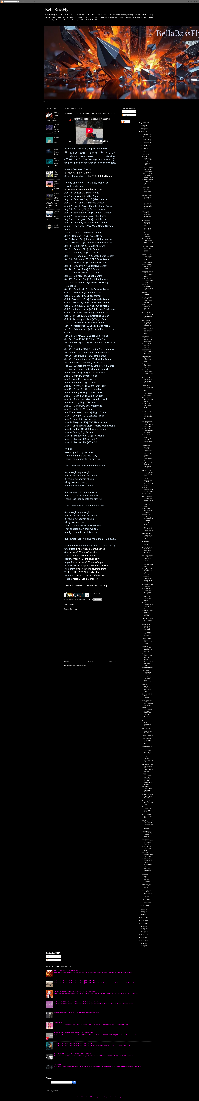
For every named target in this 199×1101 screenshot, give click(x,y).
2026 (142, 126)
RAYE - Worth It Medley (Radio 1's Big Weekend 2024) (147, 287)
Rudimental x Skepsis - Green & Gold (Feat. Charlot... (147, 841)
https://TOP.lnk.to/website (83, 552)
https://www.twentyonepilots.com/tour (84, 189)
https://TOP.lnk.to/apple (90, 562)
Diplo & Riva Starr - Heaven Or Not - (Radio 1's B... (147, 280)
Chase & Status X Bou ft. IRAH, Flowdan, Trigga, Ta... (147, 833)
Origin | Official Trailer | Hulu (146, 229)
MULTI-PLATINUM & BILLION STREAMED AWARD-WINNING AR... (147, 713)
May (144, 154)
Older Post (112, 661)
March (145, 900)
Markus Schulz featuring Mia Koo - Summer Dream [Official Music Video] (75, 981)
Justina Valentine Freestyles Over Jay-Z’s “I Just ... (147, 489)
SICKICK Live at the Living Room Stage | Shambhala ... (147, 190)
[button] (65, 595)
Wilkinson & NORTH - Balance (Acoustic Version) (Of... (147, 878)
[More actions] (65, 595)
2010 (142, 946)
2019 (142, 920)
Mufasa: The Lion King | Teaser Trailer (147, 848)
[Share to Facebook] (99, 599)
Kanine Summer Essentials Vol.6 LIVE (147, 564)
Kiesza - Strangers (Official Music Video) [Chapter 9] (147, 372)
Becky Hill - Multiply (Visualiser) (146, 234)
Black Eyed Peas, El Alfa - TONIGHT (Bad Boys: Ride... (147, 702)
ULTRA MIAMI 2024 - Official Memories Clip (147, 634)
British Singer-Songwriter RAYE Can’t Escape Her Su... (147, 448)
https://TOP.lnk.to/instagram (91, 568)
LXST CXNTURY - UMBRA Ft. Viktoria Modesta (147, 182)
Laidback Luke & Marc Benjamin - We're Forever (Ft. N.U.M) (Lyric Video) (76, 1002)
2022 (142, 912)
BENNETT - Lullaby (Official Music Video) (147, 854)
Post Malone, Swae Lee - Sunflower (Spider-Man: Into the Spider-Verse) (75, 991)
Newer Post (68, 661)
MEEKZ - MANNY (145, 293)
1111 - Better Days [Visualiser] (147, 585)
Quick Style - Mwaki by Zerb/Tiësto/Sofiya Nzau (147, 759)
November (146, 137)
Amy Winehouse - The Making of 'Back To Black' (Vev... (147, 205)
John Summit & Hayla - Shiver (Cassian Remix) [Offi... (147, 358)
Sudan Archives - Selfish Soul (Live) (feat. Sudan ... (147, 197)
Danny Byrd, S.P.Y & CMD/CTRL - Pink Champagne (147, 571)
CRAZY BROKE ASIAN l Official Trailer (147, 891)
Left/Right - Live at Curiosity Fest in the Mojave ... (147, 430)
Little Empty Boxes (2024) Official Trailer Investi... (147, 620)
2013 (142, 937)
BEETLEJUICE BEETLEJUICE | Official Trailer (147, 351)
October (145, 140)
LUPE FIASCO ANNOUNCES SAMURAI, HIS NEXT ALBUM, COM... (147, 481)
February (145, 903)
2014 (142, 934)
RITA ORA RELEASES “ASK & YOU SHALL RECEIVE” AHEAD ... (147, 161)
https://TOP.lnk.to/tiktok (85, 578)
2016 (142, 929)
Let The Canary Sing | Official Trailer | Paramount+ (147, 679)
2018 (142, 923)
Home (90, 661)
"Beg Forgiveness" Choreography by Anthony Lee (147, 822)
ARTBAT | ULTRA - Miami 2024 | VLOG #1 (147, 796)
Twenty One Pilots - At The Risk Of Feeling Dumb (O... (147, 315)
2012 (142, 940)
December (146, 134)
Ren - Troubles (146, 728)
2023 (142, 909)
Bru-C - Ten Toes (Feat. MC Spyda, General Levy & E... (147, 299)
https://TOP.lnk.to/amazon (95, 565)
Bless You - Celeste (147, 494)
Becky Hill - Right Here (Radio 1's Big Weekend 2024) (147, 330)
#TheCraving (100, 585)
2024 (142, 132)
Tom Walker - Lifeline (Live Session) (147, 542)
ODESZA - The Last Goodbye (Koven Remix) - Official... (147, 517)
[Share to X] (97, 599)
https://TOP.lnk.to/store (83, 555)
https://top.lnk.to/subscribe (90, 548)
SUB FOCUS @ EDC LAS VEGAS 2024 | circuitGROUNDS (147, 415)
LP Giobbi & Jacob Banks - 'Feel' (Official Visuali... (147, 249)
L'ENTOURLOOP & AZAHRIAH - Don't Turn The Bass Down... (147, 423)
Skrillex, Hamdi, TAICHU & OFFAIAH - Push (147, 222)
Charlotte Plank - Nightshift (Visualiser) (147, 345)
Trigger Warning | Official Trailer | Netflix (147, 399)
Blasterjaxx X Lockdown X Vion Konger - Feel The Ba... (147, 627)
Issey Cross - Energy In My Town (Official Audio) (147, 656)
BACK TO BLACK (147, 668)
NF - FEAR (57, 1064)
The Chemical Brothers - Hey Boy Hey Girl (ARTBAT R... (147, 323)
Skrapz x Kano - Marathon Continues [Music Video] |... (147, 456)
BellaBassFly (56, 9)
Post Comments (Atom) (79, 665)
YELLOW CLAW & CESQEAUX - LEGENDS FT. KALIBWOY (72, 1054)
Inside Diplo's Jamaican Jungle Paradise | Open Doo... (147, 388)
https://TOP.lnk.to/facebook (90, 575)
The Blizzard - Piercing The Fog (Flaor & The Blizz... (146, 809)
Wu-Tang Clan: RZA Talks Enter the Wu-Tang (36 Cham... (147, 473)
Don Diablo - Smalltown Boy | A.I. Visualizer (147, 672)
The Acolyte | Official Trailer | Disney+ (147, 802)
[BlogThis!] (95, 599)
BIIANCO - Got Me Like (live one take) (146, 598)
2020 (142, 917)
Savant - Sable (146, 435)
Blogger (120, 1097)
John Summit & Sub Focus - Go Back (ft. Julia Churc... (147, 535)
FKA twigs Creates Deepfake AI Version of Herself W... (147, 613)
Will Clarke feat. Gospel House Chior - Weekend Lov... (147, 861)
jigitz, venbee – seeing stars (56, 173)
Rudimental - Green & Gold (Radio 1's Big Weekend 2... (147, 338)
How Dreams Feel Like (147, 747)
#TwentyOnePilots (74, 585)
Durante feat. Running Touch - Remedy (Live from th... (147, 579)
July (144, 148)
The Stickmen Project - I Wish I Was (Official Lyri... (147, 605)
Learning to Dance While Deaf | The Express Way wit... (147, 869)
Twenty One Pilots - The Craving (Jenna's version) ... (147, 241)
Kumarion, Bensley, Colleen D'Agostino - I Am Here (147, 648)
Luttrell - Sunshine (147, 735)
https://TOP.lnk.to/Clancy (77, 172)
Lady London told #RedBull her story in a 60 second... (147, 465)
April (144, 897)
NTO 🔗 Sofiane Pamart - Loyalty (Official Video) (147, 498)
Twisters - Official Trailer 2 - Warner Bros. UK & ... (147, 723)
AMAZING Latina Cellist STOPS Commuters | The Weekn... (147, 789)
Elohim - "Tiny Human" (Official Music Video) (147, 640)
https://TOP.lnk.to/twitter (86, 572)
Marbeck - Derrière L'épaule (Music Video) (66, 970)
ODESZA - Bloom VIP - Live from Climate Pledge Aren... (147, 273)
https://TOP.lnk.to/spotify (86, 558)
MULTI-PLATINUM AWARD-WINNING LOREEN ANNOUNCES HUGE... (147, 779)
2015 (142, 932)
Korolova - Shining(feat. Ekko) (146, 504)
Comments (126, 115)
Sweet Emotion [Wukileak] (146, 827)
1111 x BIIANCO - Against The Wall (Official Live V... (147, 591)
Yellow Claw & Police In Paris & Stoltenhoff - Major (147, 256)
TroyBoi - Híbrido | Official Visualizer (147, 695)
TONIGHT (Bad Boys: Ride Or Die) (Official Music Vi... (147, 380)
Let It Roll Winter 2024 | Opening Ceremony (147, 510)
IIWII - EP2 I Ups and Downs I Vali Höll (147, 266)
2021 (142, 915)
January (145, 905)
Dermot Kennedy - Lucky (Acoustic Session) (147, 885)
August (145, 145)
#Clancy (88, 585)
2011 (142, 943)
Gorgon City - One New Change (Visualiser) (147, 365)
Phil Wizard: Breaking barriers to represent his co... (146, 214)
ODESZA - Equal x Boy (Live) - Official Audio (147, 169)
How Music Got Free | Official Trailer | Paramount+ (146, 406)
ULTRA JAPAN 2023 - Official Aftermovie (147, 752)
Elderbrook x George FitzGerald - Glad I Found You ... (146, 687)
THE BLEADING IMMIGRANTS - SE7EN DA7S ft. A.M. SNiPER (73, 1033)
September (146, 143)
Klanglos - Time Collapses (56, 226)
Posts (125, 112)
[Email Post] (89, 599)
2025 (142, 129)
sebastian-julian (105, 1097)
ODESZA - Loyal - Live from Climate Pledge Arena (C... (147, 440)
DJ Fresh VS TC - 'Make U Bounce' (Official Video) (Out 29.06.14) (73, 1043)
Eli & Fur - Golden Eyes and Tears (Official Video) (147, 175)
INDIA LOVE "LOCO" (61, 1022)
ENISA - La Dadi (147, 262)
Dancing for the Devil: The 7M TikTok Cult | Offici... (147, 740)
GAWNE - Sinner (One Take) (147, 732)
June (144, 151)
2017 (142, 926)
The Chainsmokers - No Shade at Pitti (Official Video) (147, 557)
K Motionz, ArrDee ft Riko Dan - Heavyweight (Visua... (147, 307)
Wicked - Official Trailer (147, 523)
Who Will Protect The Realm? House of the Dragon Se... (147, 549)
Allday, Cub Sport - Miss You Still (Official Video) (147, 528)
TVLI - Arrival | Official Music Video (147, 816)
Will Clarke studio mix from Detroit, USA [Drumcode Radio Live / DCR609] (76, 1012)
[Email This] (93, 599)
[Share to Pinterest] (101, 599)
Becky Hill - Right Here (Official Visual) (147, 663)
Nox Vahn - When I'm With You (147, 394)
